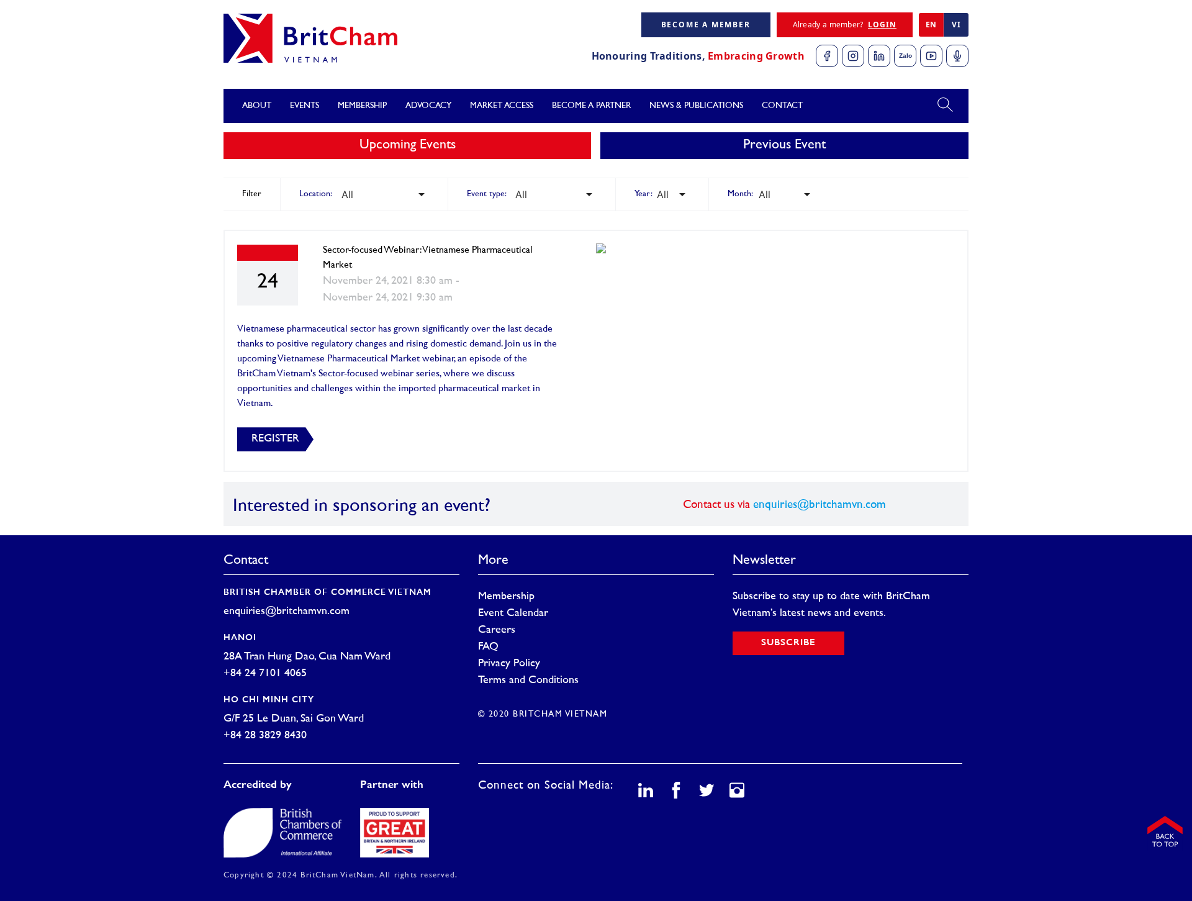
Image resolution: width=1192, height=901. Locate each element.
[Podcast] (957, 56)
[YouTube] (931, 56)
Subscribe (788, 643)
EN (931, 24)
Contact (782, 106)
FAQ (488, 647)
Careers (496, 630)
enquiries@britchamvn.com (819, 505)
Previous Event (784, 145)
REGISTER (275, 439)
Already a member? (844, 24)
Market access (501, 106)
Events (304, 106)
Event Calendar (513, 613)
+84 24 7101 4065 (265, 674)
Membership (506, 597)
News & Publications (696, 106)
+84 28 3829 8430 (265, 736)
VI (956, 24)
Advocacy (428, 106)
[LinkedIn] (879, 56)
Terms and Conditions (528, 681)
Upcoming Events (407, 145)
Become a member (706, 24)
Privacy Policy (509, 664)
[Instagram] (853, 56)
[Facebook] (827, 56)
